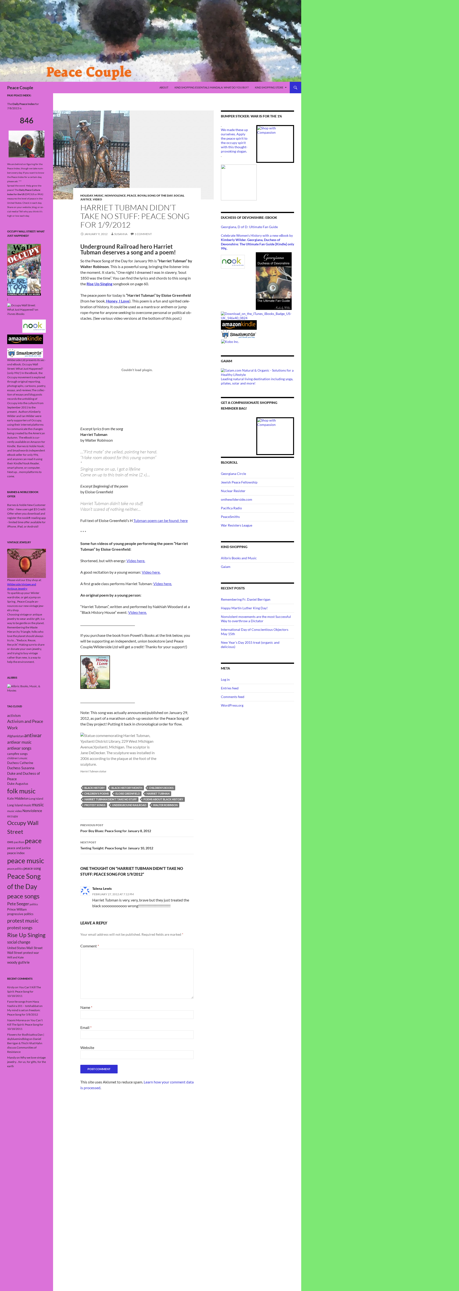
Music (99, 195)
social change (18, 942)
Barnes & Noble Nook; (31, 446)
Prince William (17, 909)
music (38, 804)
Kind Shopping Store (269, 87)
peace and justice (19, 848)
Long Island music (19, 805)
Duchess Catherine (20, 763)
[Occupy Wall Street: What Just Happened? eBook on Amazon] (25, 339)
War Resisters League (236, 525)
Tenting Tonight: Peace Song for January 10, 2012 (116, 845)
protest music (22, 920)
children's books (161, 787)
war (36, 953)
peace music (25, 860)
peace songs (23, 896)
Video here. (135, 560)
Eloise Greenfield (127, 793)
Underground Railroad (129, 805)
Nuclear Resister (233, 491)
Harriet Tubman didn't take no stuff (110, 799)
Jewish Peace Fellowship (239, 482)
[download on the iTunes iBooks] (257, 315)
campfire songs (17, 754)
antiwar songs (19, 748)
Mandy (11, 1057)
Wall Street (34, 948)
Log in (225, 679)
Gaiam (225, 567)
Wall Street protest (20, 953)
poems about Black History (163, 799)
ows (10, 842)
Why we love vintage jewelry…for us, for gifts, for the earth (26, 1062)
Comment (89, 946)
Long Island (36, 798)
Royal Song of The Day (155, 195)
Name (86, 1007)
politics (34, 904)
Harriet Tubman (158, 793)
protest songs (94, 805)
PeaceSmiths (230, 517)
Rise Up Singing (99, 283)
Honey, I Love (117, 301)
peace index (16, 853)
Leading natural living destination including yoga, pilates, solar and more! (257, 381)
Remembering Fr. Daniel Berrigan (245, 599)
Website (87, 1047)
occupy (12, 816)
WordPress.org (232, 705)
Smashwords (20, 450)
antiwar (33, 735)
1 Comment (143, 234)
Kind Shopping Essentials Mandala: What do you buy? (212, 87)
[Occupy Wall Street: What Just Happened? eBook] (25, 353)
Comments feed (232, 697)
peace (33, 841)
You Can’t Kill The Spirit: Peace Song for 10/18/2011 (24, 991)
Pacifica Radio (231, 508)
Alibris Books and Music (239, 558)
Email (86, 1027)
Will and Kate (15, 957)
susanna (120, 234)
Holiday (86, 195)
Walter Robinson (165, 805)
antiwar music (19, 742)
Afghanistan (15, 736)
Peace (131, 195)
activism (14, 715)
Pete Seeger (18, 903)
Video (97, 199)
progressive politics (20, 914)
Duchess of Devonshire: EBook (249, 217)
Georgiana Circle (233, 474)
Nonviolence (115, 195)
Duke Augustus (17, 784)
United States (16, 948)
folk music (21, 791)
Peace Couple (20, 87)
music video (14, 811)
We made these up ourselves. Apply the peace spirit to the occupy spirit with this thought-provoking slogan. (234, 140)
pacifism (19, 842)
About (163, 87)
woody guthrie (18, 962)
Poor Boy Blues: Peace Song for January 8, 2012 (115, 828)
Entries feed (230, 688)
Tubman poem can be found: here (160, 520)
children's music (17, 758)
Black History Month (126, 787)
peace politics (15, 868)
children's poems (96, 793)
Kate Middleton (17, 798)
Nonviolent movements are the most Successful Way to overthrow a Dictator (256, 619)
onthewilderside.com (236, 499)
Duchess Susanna (20, 768)
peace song (32, 868)
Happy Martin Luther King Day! (244, 608)
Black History (94, 787)
